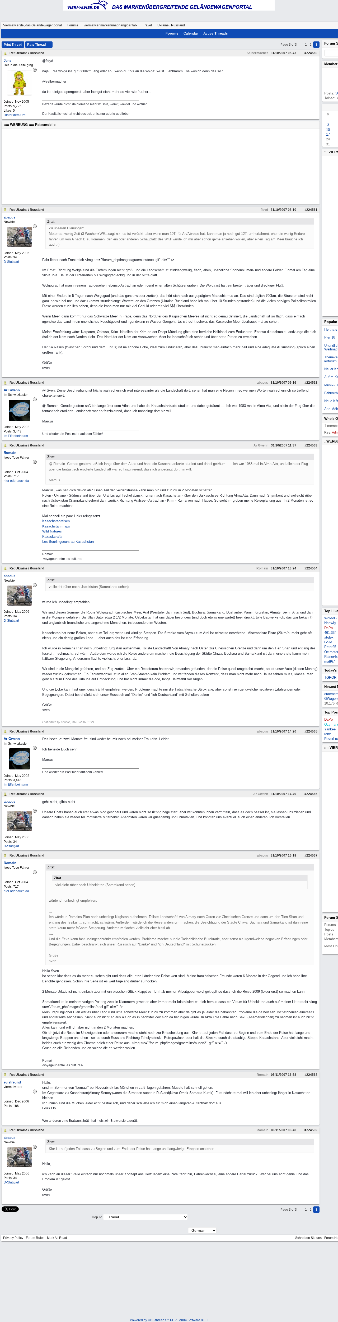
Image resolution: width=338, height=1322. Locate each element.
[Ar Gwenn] (19, 420)
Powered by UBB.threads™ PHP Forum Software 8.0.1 (169, 1320)
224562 (311, 382)
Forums (72, 25)
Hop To (97, 1217)
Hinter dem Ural (15, 115)
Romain (262, 568)
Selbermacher (257, 53)
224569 (311, 1130)
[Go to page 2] (301, 44)
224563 (311, 445)
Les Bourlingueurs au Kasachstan (68, 542)
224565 (311, 731)
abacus (262, 382)
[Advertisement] (160, 166)
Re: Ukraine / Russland (27, 53)
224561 (311, 210)
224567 (311, 855)
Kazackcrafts (52, 537)
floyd (264, 210)
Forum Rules (35, 1238)
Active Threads (215, 33)
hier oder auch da (16, 481)
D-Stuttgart (11, 262)
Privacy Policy (13, 1238)
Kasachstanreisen (56, 521)
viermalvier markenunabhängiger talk (110, 25)
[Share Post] (299, 53)
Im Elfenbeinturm (16, 436)
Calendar (191, 33)
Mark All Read (57, 1238)
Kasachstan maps (56, 526)
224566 (311, 794)
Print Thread (13, 44)
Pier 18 (329, 337)
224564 (311, 568)
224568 (311, 1075)
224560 (311, 53)
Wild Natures (52, 531)
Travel (147, 25)
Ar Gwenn (260, 445)
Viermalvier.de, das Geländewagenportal (32, 25)
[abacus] (19, 246)
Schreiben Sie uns (308, 1238)
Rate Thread (36, 44)
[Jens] (19, 94)
